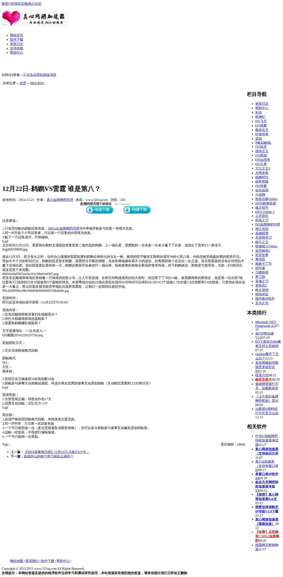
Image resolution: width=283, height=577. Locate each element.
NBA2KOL (37, 83)
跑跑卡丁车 (263, 263)
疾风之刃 (261, 220)
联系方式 (261, 375)
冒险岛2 (261, 285)
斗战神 (260, 194)
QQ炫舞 (261, 125)
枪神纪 (260, 117)
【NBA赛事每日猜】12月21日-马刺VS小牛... (56, 452)
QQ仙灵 (261, 146)
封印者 (260, 268)
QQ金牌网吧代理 (267, 224)
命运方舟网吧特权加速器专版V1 (266, 486)
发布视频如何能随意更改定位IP (266, 367)
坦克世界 (261, 255)
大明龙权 (261, 173)
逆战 (258, 138)
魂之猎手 (261, 207)
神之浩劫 (261, 229)
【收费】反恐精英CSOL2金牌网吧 (267, 536)
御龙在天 (261, 130)
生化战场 (261, 190)
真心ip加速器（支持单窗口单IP (266, 466)
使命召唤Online (266, 199)
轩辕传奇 (261, 134)
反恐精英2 (262, 250)
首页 (22, 83)
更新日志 (16, 44)
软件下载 (16, 39)
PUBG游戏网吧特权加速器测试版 (266, 440)
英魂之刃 (261, 281)
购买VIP (8, 3)
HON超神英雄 (265, 203)
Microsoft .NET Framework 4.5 (265, 324)
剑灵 (258, 112)
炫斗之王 (261, 242)
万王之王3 (262, 168)
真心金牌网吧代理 (60, 200)
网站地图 (16, 561)
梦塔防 (260, 259)
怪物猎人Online (266, 246)
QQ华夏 (261, 186)
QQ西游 (261, 155)
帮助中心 (16, 52)
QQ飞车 (261, 121)
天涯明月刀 (263, 237)
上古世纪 (261, 216)
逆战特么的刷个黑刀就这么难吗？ (49, 456)
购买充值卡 (263, 379)
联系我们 (32, 561)
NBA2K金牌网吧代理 (63, 228)
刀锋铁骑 (261, 272)
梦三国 (260, 277)
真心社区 (34, 3)
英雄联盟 (261, 233)
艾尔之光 (261, 303)
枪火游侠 (261, 290)
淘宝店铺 (21, 3)
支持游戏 (16, 48)
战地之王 (261, 151)
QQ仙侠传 (262, 159)
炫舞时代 (261, 177)
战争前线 (261, 181)
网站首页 (16, 35)
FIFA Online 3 (264, 212)
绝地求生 (261, 294)
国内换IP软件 (265, 298)
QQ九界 (261, 164)
